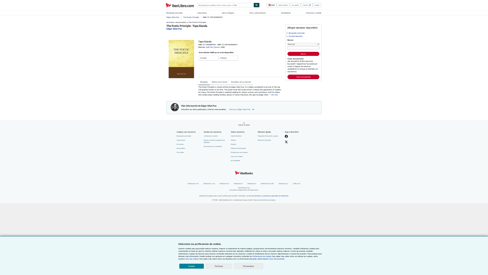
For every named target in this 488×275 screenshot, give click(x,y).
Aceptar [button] (191, 266)
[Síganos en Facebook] (286, 136)
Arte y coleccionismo (257, 13)
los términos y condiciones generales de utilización (270, 196)
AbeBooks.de (224, 183)
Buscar (303, 54)
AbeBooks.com (193, 183)
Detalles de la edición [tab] (241, 82)
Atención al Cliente (264, 140)
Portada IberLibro (296, 36)
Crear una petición (303, 77)
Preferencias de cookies (261, 256)
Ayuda (317, 5)
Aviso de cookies (237, 156)
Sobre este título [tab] (219, 82)
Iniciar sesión (283, 5)
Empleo (233, 144)
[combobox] (225, 5)
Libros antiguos (228, 13)
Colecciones (202, 13)
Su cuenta (295, 5)
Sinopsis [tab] (204, 82)
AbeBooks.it (251, 183)
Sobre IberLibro (236, 136)
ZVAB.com (296, 183)
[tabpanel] (240, 91)
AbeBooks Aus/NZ (267, 183)
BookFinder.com (244, 189)
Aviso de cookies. (192, 259)
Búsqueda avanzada (174, 13)
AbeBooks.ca (283, 183)
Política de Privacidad (238, 148)
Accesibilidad (235, 160)
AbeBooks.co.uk (209, 183)
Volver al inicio (244, 125)
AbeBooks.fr (238, 183)
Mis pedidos (181, 148)
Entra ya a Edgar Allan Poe (239, 109)
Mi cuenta (180, 144)
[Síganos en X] (286, 142)
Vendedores (286, 13)
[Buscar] (256, 5)
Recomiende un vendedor (213, 146)
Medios (233, 140)
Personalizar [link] (248, 266)
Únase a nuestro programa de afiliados (214, 141)
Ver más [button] (274, 95)
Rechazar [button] (219, 266)
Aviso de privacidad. (277, 259)
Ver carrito (180, 152)
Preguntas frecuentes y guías (268, 136)
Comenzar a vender (314, 13)
